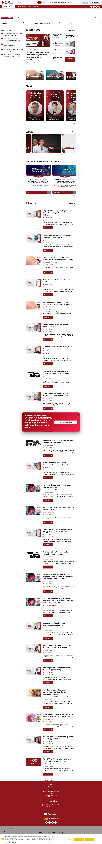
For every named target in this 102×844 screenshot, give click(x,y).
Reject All (79, 839)
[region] (51, 839)
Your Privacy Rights (67, 839)
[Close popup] (78, 414)
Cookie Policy (15, 842)
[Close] (99, 839)
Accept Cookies (89, 839)
